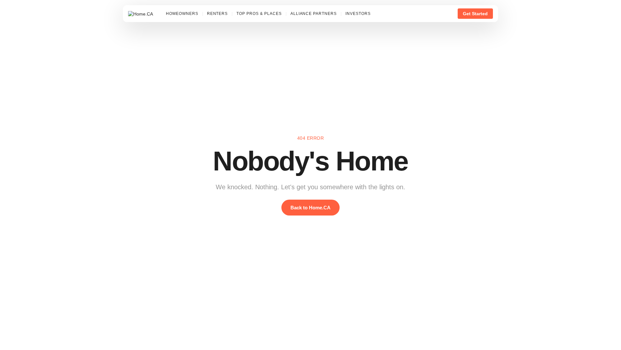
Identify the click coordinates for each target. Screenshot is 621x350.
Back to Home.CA (310, 207)
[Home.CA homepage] (140, 14)
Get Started (475, 13)
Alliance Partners (313, 13)
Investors (358, 13)
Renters (217, 13)
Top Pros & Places (258, 13)
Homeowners (182, 13)
